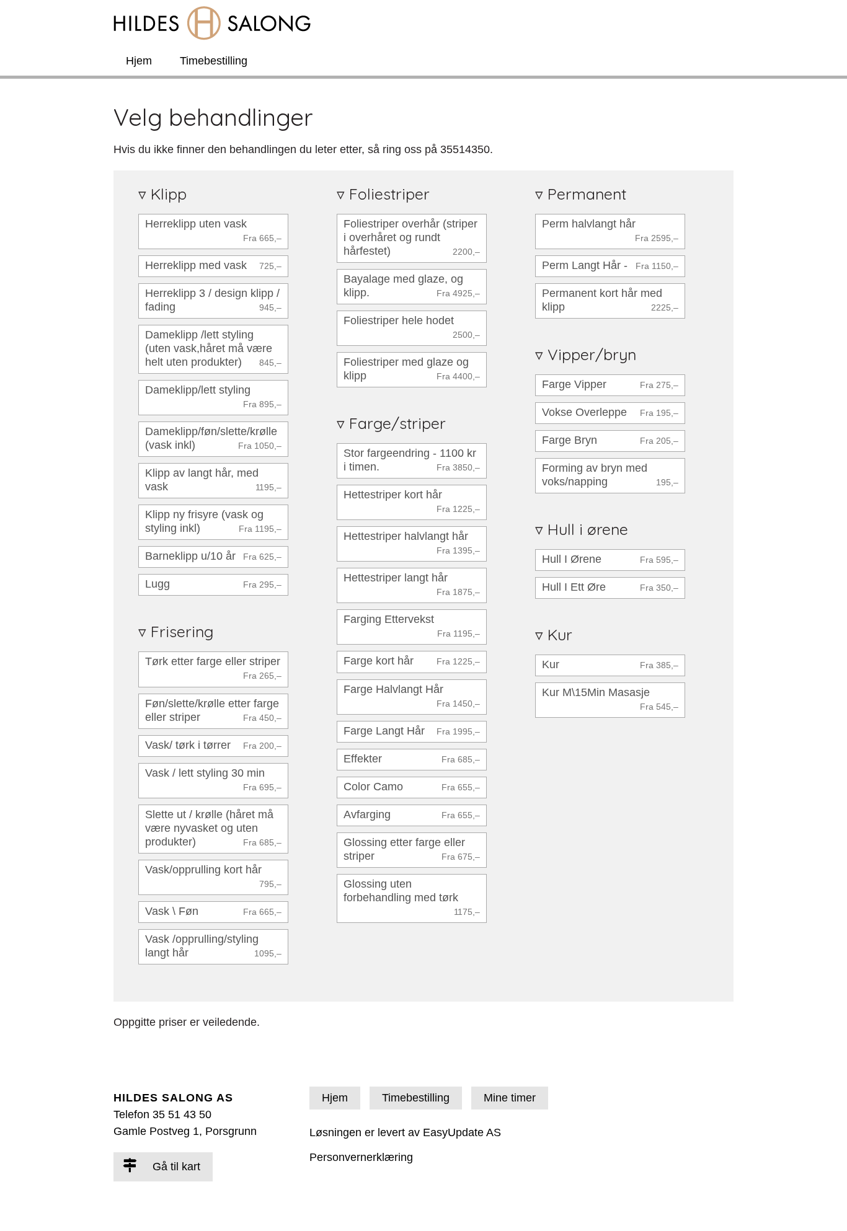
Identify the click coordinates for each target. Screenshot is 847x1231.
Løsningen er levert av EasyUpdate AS (405, 1132)
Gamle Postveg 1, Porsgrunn (185, 1131)
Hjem (139, 61)
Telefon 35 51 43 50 (162, 1114)
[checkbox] (213, 231)
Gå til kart (174, 1166)
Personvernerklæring (361, 1157)
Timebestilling (213, 61)
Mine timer (510, 1098)
